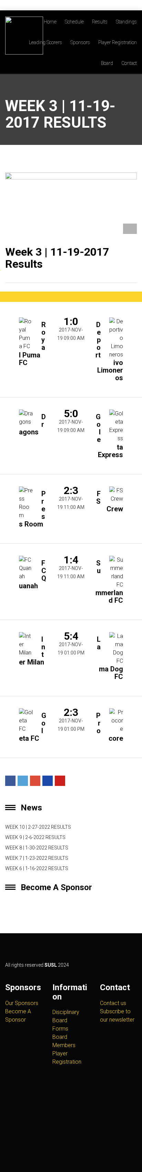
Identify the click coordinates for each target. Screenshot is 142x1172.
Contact (129, 63)
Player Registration (117, 42)
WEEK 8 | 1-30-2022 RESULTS (36, 847)
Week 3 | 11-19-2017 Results (57, 257)
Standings (126, 21)
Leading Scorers (45, 42)
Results (100, 21)
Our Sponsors (21, 1003)
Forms (60, 1028)
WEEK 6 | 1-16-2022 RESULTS (36, 868)
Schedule (74, 21)
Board (107, 63)
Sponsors (80, 42)
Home (50, 21)
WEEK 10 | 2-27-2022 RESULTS (38, 827)
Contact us (113, 1003)
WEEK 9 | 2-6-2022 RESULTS (35, 837)
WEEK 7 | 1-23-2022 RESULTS (36, 858)
